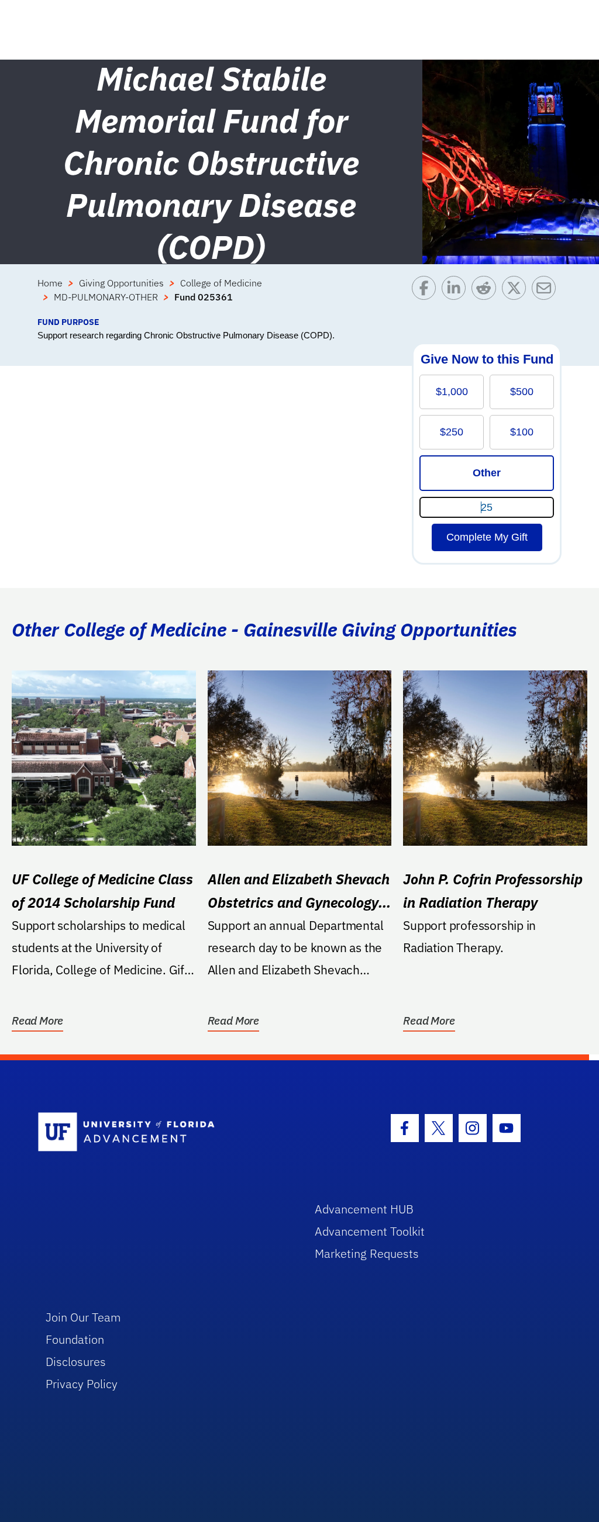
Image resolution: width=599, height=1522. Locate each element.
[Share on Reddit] (486, 296)
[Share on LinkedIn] (456, 296)
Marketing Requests (367, 1253)
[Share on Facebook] (427, 296)
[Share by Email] (547, 296)
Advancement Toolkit (370, 1231)
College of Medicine (221, 283)
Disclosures (76, 1361)
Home (50, 283)
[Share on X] (517, 296)
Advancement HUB (364, 1209)
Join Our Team (83, 1317)
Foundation (75, 1339)
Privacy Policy (82, 1384)
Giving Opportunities (121, 283)
